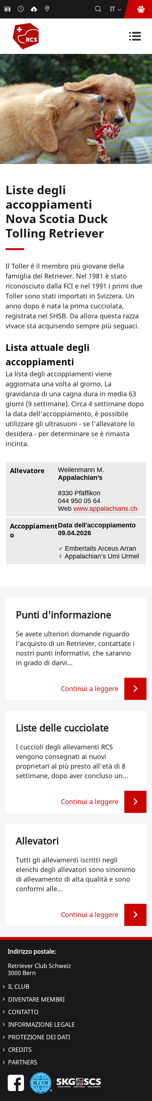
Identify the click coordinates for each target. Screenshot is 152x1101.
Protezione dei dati (39, 1037)
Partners (22, 1062)
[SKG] (78, 1082)
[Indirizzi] (48, 9)
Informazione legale (41, 1024)
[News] (8, 9)
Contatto (23, 1012)
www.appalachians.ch (105, 508)
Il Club (18, 986)
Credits (20, 1050)
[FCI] (41, 1082)
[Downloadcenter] (34, 9)
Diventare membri (36, 999)
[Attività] (21, 9)
